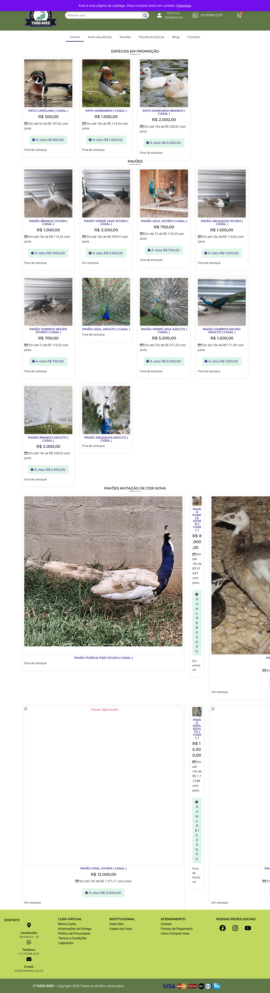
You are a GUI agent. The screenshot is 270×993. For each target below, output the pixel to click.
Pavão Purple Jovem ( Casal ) (197, 519)
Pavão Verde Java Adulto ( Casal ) (164, 330)
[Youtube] (248, 928)
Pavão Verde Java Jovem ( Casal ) (106, 222)
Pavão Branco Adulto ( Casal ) (48, 439)
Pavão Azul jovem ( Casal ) (164, 221)
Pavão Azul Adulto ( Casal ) (106, 329)
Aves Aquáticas (100, 37)
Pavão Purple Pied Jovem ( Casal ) (103, 658)
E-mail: (29, 967)
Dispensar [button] (184, 6)
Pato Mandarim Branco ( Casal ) (164, 112)
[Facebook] (222, 928)
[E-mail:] (28, 959)
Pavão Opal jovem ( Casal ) (103, 868)
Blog (175, 37)
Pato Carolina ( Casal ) (48, 111)
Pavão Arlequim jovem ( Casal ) (222, 222)
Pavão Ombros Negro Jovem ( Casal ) (48, 330)
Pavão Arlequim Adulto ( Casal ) (106, 439)
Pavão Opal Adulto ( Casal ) (197, 728)
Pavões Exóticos (151, 37)
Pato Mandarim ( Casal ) (106, 111)
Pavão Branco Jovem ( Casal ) (48, 222)
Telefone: (29, 950)
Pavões (125, 37)
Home (75, 37)
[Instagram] (235, 928)
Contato (193, 37)
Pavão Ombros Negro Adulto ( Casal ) (222, 330)
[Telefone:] (28, 942)
